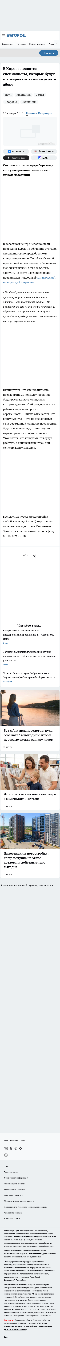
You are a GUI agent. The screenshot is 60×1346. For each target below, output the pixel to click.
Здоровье (11, 102)
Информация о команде (14, 1184)
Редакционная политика (14, 1189)
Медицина (23, 94)
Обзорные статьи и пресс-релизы (19, 1201)
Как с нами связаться (13, 1195)
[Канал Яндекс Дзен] (16, 157)
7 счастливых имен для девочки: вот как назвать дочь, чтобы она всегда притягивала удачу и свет (29, 657)
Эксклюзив (7, 44)
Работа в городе (37, 44)
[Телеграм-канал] (15, 1148)
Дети (8, 94)
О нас (6, 1166)
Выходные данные (12, 1218)
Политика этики (11, 1172)
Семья (40, 94)
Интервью (21, 44)
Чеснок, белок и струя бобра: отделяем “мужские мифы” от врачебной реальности (29, 677)
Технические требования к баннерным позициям (25, 1207)
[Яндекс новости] (44, 151)
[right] (57, 44)
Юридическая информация (16, 1178)
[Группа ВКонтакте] (16, 151)
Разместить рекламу (13, 1213)
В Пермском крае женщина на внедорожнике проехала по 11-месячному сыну (28, 636)
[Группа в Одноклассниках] (10, 1148)
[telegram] (35, 556)
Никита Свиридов (39, 113)
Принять (49, 53)
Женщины (29, 102)
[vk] (25, 556)
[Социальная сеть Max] (44, 157)
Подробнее (21, 1280)
